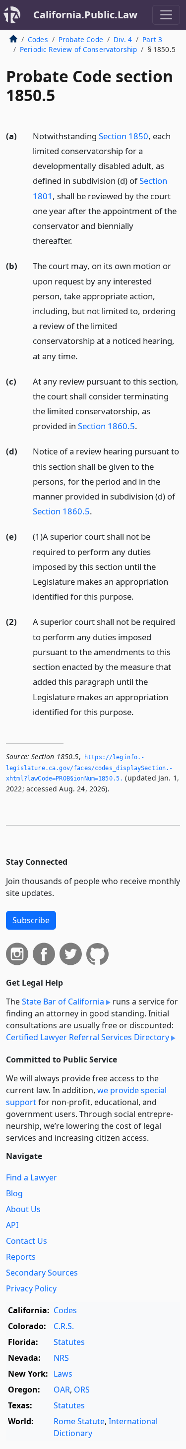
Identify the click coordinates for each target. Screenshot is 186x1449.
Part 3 (152, 39)
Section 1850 (123, 136)
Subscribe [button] (31, 920)
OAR (62, 1389)
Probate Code (81, 39)
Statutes (69, 1342)
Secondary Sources (42, 1272)
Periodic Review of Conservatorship (78, 49)
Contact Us (26, 1240)
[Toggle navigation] (166, 15)
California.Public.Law (85, 14)
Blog (14, 1193)
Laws (63, 1373)
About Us (23, 1209)
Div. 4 (123, 39)
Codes (38, 39)
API (12, 1225)
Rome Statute (79, 1421)
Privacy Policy (31, 1288)
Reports (21, 1256)
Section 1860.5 (106, 426)
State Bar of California (63, 1001)
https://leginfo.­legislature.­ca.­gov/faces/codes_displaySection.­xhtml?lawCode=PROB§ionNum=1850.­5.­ (89, 768)
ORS (82, 1389)
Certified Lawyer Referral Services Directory (87, 1037)
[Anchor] (78, 240)
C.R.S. (64, 1326)
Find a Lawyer (31, 1177)
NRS (61, 1357)
